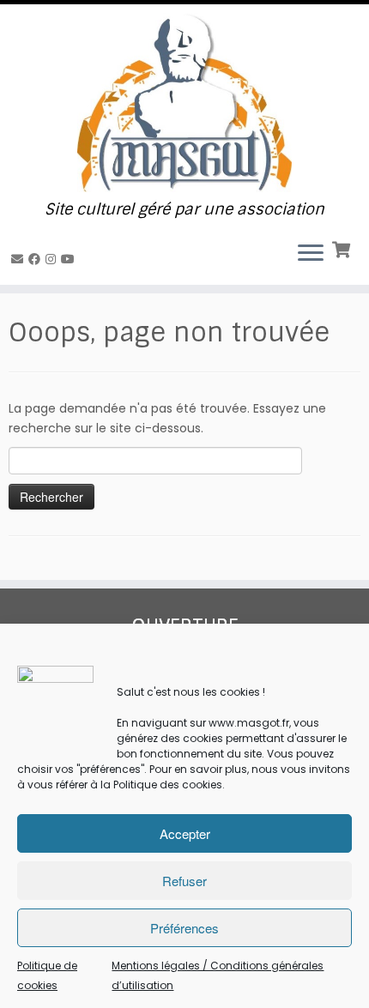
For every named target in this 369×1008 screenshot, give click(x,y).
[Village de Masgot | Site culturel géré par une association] (184, 102)
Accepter (185, 833)
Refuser (184, 881)
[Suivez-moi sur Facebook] (36, 259)
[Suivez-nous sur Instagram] (53, 259)
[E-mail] (19, 259)
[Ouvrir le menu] (311, 254)
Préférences (184, 928)
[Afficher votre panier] (343, 248)
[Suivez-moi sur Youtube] (70, 259)
